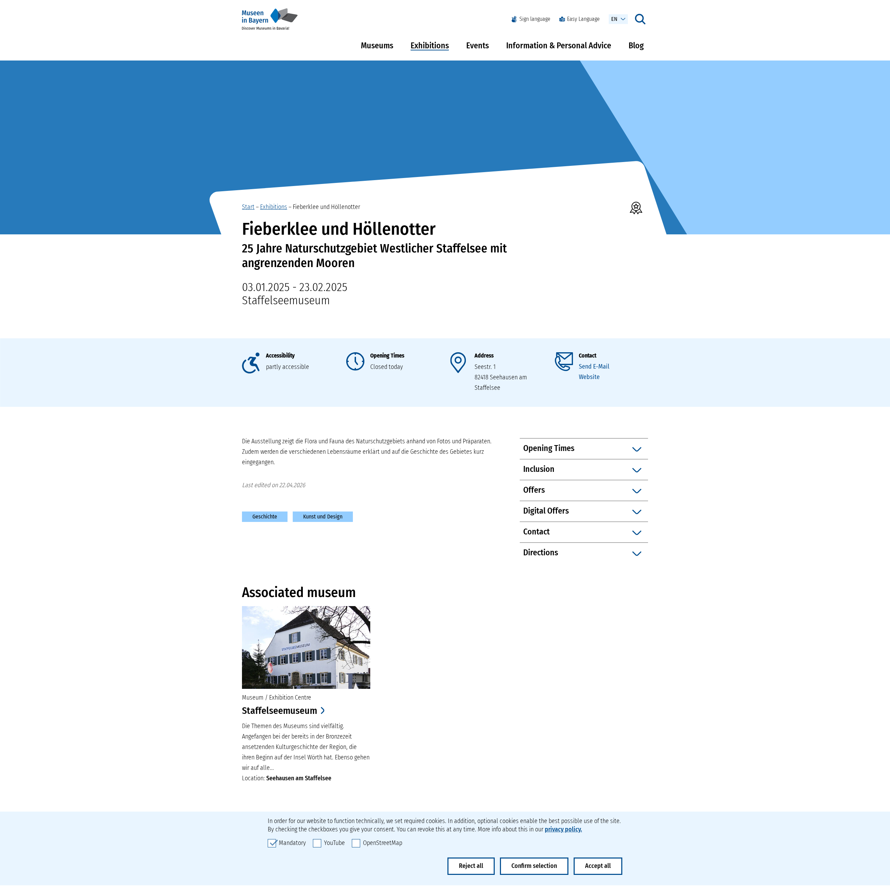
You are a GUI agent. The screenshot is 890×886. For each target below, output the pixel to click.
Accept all (598, 866)
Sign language (534, 19)
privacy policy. (563, 829)
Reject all (471, 866)
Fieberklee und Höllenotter (326, 207)
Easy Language (583, 19)
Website (589, 377)
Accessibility (280, 355)
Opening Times (387, 355)
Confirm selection (534, 866)
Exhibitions (430, 45)
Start (248, 207)
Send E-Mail (594, 366)
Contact (587, 355)
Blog (636, 45)
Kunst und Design (322, 516)
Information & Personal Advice (558, 45)
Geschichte (264, 516)
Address (484, 355)
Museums (377, 45)
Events (477, 45)
